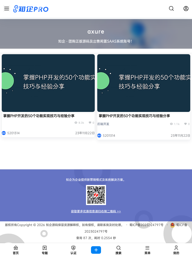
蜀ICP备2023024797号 (147, 225)
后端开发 (103, 124)
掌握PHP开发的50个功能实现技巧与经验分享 (38, 115)
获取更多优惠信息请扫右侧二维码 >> (96, 211)
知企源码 (51, 225)
